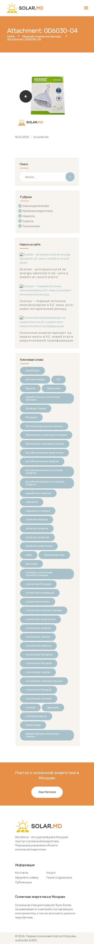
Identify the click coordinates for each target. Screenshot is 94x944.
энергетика (33, 725)
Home (11, 36)
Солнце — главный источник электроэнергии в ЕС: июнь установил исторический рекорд (47, 304)
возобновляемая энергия (42, 461)
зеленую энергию (37, 537)
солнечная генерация (40, 592)
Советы (28, 221)
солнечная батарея (38, 584)
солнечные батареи (39, 663)
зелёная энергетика (39, 546)
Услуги (50, 872)
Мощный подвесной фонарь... (42, 36)
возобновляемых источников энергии (45, 483)
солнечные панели (38, 672)
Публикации (23, 882)
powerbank (32, 370)
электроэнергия (36, 716)
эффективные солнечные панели (42, 735)
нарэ (29, 554)
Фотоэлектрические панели (44, 426)
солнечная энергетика (40, 619)
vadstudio (21, 940)
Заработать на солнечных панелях (43, 398)
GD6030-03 (24, 96)
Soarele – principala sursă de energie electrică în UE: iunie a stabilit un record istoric (44, 273)
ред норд (31, 563)
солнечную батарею (39, 654)
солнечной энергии (38, 645)
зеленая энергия (37, 519)
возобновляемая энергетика (44, 452)
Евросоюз (54, 388)
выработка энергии (38, 493)
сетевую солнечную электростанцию (39, 574)
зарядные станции (38, 510)
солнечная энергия (38, 628)
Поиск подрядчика (59, 877)
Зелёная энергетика (38, 211)
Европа (30, 388)
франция (53, 707)
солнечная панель (38, 601)
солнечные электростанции (44, 681)
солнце (30, 707)
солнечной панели (38, 636)
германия (32, 501)
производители (54, 554)
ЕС (58, 379)
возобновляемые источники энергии (44, 472)
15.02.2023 (22, 137)
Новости (29, 216)
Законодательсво (36, 206)
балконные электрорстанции (45, 443)
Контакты (21, 872)
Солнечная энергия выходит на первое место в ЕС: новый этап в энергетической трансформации (46, 336)
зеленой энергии (37, 528)
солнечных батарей (39, 689)
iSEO (34, 940)
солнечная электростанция (44, 610)
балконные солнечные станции (46, 434)
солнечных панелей (39, 698)
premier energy (35, 379)
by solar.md (41, 137)
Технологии (31, 226)
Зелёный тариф (36, 408)
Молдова (31, 417)
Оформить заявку (27, 877)
